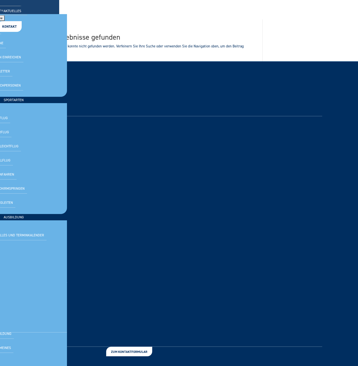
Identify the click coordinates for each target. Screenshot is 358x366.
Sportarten (14, 100)
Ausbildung (14, 217)
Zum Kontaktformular (129, 352)
